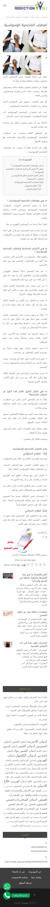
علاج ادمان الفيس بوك (20, 777)
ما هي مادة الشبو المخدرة (23, 821)
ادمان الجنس (19, 741)
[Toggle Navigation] (4, 6)
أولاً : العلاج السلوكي (32, 185)
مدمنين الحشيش (36, 826)
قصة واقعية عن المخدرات (23, 794)
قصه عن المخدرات (29, 817)
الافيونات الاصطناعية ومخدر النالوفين (30, 724)
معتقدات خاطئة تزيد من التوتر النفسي (32, 613)
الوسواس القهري (20, 224)
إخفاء (21, 160)
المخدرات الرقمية (18, 768)
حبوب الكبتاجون (12, 773)
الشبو (44, 764)
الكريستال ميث (33, 768)
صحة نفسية (34, 17)
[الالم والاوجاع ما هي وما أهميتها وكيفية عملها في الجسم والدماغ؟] (8, 576)
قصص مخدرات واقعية (29, 813)
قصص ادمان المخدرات (30, 799)
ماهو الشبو (15, 817)
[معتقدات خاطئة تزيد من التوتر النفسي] (8, 613)
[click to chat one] (7, 886)
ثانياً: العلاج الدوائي (33, 189)
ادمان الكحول (25, 755)
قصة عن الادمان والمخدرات (25, 790)
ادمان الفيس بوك (25, 750)
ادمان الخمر (26, 746)
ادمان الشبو (42, 751)
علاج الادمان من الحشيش (25, 786)
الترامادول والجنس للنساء (17, 760)
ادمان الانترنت (37, 741)
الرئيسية (44, 17)
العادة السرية (19, 764)
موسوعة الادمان (21, 903)
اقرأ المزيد (35, 636)
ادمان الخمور (10, 746)
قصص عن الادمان (26, 804)
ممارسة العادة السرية (21, 825)
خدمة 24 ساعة (20, 895)
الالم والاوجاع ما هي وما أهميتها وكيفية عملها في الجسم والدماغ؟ (33, 577)
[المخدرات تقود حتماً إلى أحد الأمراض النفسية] (8, 644)
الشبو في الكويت (34, 764)
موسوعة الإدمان (19, 555)
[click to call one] (7, 895)
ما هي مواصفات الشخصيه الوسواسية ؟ (27, 165)
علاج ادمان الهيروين (21, 781)
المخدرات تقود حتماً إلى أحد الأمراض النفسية (33, 644)
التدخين (32, 760)
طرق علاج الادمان (39, 777)
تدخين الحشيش (27, 773)
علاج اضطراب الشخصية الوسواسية (29, 182)
